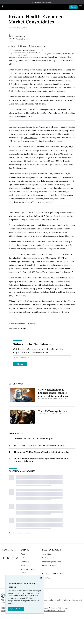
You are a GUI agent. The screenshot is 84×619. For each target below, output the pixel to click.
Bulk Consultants (32, 73)
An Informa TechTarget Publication (42, 2)
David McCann (21, 36)
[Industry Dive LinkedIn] (3, 558)
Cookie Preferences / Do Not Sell (52, 611)
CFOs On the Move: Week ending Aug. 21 (33, 438)
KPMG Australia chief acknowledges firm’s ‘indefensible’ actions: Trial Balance (41, 460)
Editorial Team (26, 558)
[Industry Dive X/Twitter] (12, 558)
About (23, 554)
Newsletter (25, 565)
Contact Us (25, 562)
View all (11, 533)
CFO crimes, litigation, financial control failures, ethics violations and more (53, 393)
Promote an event (49, 565)
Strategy (22, 328)
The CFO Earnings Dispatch (53, 411)
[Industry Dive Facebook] (8, 558)
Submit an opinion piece (51, 562)
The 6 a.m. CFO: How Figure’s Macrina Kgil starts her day (41, 452)
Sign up (73, 7)
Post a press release (23, 533)
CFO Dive (46, 578)
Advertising (46, 554)
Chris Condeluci (30, 137)
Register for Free (16, 609)
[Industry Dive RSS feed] (17, 558)
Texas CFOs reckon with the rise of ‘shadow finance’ (39, 445)
